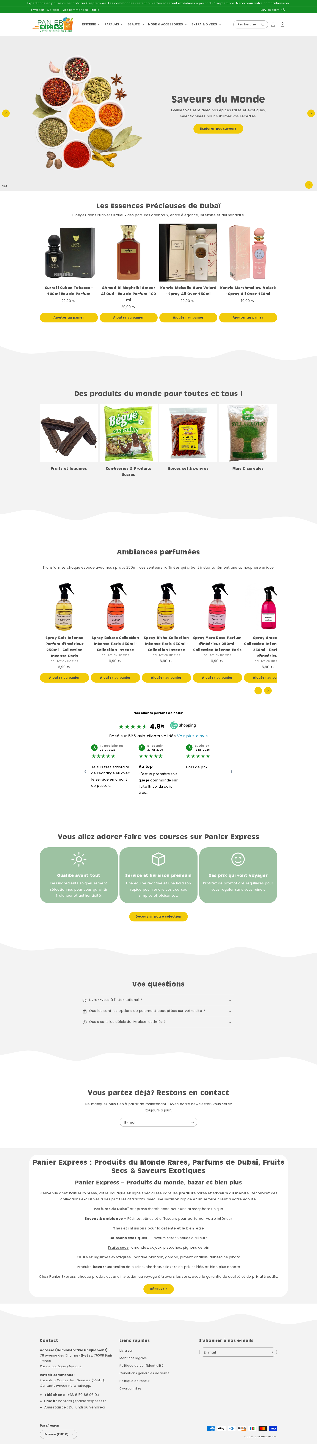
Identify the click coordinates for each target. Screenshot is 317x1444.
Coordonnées (130, 1388)
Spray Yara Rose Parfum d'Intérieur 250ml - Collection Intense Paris (217, 643)
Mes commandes (75, 10)
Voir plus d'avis (192, 736)
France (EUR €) (56, 1434)
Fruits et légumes (69, 468)
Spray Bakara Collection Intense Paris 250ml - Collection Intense (115, 643)
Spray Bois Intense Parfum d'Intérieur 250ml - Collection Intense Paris (65, 646)
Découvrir (158, 1289)
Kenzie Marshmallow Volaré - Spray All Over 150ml (248, 290)
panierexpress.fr (265, 1436)
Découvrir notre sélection (158, 916)
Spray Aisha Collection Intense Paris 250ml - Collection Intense (166, 643)
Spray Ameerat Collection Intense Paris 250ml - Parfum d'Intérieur (268, 646)
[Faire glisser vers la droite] (268, 690)
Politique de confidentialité (141, 1365)
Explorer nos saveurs (218, 128)
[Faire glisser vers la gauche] (258, 690)
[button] (90, 24)
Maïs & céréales (248, 468)
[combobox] (251, 24)
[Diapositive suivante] (311, 113)
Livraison (37, 10)
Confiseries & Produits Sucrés (128, 471)
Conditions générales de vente (144, 1373)
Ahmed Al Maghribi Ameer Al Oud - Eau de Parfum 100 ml (128, 293)
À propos (53, 10)
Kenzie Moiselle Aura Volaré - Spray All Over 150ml (188, 290)
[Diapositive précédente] (6, 113)
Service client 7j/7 (273, 10)
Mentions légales (133, 1358)
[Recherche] (263, 24)
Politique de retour (134, 1381)
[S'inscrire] (192, 1122)
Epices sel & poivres (188, 468)
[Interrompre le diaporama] (309, 185)
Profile (95, 10)
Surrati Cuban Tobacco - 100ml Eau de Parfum (69, 290)
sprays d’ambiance (152, 1208)
